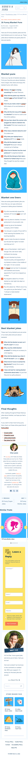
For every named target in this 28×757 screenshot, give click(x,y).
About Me (14, 747)
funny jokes (5, 428)
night (18, 214)
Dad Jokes (4, 19)
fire (5, 364)
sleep (18, 139)
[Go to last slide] (2, 527)
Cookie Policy (19, 741)
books (24, 112)
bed (13, 90)
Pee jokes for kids (9, 440)
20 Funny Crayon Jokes (7, 501)
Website (8, 611)
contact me (15, 482)
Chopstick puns (9, 435)
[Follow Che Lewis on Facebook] (10, 490)
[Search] (21, 686)
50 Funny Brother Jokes (22, 501)
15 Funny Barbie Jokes (8, 539)
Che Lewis (5, 26)
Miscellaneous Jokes (14, 19)
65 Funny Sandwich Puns (7, 728)
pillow (22, 358)
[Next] (26, 527)
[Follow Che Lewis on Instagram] (17, 490)
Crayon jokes (8, 433)
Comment (9, 568)
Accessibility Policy (17, 744)
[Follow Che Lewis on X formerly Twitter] (14, 490)
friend (8, 268)
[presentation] (13, 525)
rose (10, 98)
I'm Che (8, 456)
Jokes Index (23, 2)
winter (23, 104)
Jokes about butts (9, 438)
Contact (7, 744)
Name (8, 594)
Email (8, 602)
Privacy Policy (9, 741)
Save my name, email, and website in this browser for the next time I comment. (14, 617)
